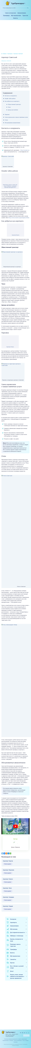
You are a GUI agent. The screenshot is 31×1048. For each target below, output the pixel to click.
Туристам (25, 15)
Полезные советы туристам (18, 945)
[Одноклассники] (6, 853)
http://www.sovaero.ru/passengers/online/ (19, 217)
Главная (4, 53)
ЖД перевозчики (16, 15)
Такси (9, 107)
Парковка (7, 114)
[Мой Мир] (8, 853)
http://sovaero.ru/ (24, 150)
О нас (23, 1040)
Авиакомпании (21, 13)
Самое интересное (10, 13)
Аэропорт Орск (7, 888)
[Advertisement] (15, 36)
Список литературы (18, 1040)
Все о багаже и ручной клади (18, 967)
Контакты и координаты (11, 95)
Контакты (11, 1040)
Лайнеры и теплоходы (18, 936)
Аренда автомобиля (13, 110)
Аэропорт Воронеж (8, 870)
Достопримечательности (18, 932)
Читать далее (7, 864)
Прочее (18, 963)
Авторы (26, 1040)
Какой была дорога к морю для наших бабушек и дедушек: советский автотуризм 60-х (10, 186)
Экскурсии (18, 919)
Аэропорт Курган (8, 861)
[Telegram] (2, 853)
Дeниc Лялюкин (15, 847)
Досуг (18, 971)
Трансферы (6, 15)
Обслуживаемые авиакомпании (12, 122)
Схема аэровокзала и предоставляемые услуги (16, 117)
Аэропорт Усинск (10, 346)
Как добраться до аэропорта (12, 101)
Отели (6, 120)
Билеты (15, 18)
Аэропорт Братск (15, 235)
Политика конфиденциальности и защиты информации (15, 1039)
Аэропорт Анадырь (8, 897)
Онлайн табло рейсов (10, 98)
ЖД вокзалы (18, 929)
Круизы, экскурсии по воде (18, 940)
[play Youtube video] (15, 826)
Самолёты (18, 959)
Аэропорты (9, 53)
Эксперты (15, 1042)
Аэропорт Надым (8, 906)
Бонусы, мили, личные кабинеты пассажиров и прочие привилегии (18, 976)
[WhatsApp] (10, 853)
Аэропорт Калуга (8, 879)
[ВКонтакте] (4, 853)
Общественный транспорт (14, 104)
